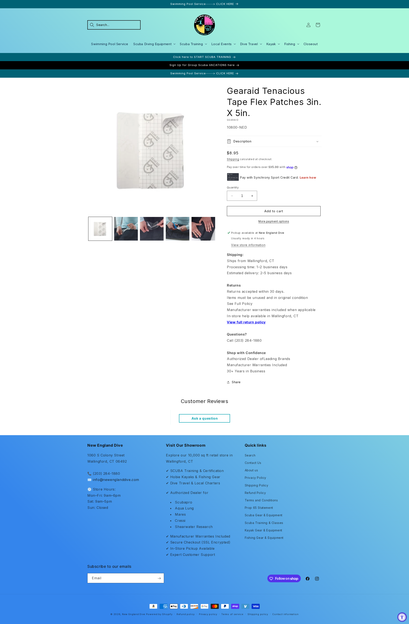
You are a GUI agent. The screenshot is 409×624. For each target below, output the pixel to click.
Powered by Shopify (159, 614)
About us (251, 470)
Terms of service (232, 614)
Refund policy (186, 614)
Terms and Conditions (261, 500)
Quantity (233, 187)
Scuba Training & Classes (264, 522)
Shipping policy (258, 614)
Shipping (233, 159)
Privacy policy (208, 614)
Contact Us (253, 462)
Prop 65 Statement (259, 507)
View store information (248, 245)
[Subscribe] (159, 578)
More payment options (273, 221)
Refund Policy (255, 492)
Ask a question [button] (205, 418)
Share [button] (236, 382)
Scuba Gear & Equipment (263, 515)
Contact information (285, 614)
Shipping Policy (256, 485)
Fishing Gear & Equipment (264, 537)
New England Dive (133, 614)
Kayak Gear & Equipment (263, 530)
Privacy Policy (255, 477)
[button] (114, 25)
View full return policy (246, 322)
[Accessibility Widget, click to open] (402, 617)
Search (250, 455)
